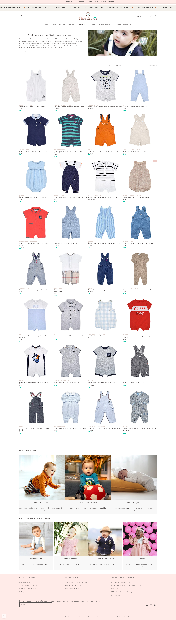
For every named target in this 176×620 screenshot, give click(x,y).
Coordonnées (140, 616)
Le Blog (21, 592)
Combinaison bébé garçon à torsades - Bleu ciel (70, 429)
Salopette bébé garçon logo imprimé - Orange (103, 152)
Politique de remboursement (53, 616)
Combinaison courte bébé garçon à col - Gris (69, 337)
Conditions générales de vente (102, 616)
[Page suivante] (93, 442)
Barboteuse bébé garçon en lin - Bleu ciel (33, 198)
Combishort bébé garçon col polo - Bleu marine (35, 152)
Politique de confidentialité (70, 616)
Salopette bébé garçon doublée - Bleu (135, 107)
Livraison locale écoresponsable (122, 582)
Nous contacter (116, 589)
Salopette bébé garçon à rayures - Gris (136, 383)
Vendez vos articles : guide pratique (77, 582)
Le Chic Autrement (25, 582)
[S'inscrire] (50, 604)
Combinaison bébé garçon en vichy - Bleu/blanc (104, 244)
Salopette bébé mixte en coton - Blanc (32, 107)
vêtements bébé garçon (27, 47)
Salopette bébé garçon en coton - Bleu (66, 244)
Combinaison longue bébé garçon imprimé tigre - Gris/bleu (139, 430)
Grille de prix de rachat (73, 585)
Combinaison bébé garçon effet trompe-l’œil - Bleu (71, 198)
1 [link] (83, 442)
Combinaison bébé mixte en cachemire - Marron (139, 290)
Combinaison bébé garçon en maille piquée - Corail (34, 245)
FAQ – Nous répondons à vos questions (124, 592)
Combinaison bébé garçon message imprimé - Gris (105, 107)
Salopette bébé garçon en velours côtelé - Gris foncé (34, 430)
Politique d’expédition (129, 616)
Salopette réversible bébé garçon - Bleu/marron (104, 429)
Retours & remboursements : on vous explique (126, 585)
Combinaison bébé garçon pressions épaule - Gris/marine (103, 384)
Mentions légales (116, 616)
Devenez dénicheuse (72, 589)
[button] (21, 16)
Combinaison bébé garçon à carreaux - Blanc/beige (67, 291)
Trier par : (111, 65)
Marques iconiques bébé (27, 589)
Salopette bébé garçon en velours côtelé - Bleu (138, 244)
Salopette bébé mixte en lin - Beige (134, 152)
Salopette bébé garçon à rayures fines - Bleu (34, 290)
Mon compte (115, 595)
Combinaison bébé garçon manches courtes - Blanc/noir (103, 199)
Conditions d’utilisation (85, 616)
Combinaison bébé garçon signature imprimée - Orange (139, 337)
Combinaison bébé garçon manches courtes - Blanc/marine (34, 384)
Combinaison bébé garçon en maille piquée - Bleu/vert (69, 153)
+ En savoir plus (24, 51)
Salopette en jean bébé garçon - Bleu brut (102, 290)
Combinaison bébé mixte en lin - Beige (136, 198)
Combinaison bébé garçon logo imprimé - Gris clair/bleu (34, 337)
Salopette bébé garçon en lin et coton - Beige (69, 107)
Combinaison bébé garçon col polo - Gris (67, 383)
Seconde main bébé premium (29, 585)
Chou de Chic (40, 617)
